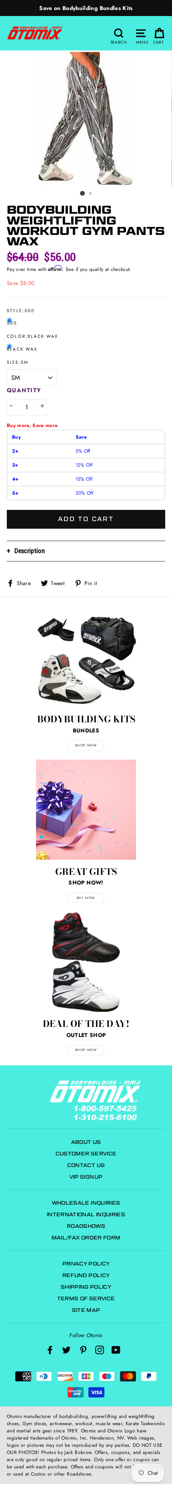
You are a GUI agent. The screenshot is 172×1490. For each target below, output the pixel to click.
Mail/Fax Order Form (86, 1238)
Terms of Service (86, 1298)
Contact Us (86, 1165)
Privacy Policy (86, 1264)
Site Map (86, 1310)
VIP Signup (86, 1177)
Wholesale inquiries (86, 1203)
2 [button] (91, 194)
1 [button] (82, 193)
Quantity (24, 390)
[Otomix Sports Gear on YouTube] (116, 1349)
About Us (86, 1142)
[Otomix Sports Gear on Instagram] (99, 1349)
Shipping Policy (86, 1287)
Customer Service (86, 1154)
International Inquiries (86, 1214)
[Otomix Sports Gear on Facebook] (50, 1349)
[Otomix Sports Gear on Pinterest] (83, 1349)
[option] (86, 8)
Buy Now (86, 897)
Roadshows (86, 1226)
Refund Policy (86, 1275)
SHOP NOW (86, 745)
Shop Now (86, 1049)
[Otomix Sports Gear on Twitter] (66, 1349)
